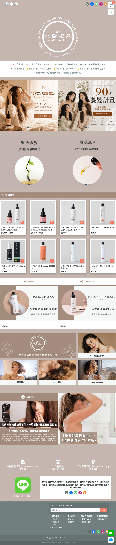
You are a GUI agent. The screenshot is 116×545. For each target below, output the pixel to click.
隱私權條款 (102, 519)
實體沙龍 (56, 522)
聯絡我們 (56, 519)
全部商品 (71, 516)
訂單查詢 (71, 519)
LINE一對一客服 (56, 527)
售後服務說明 (86, 522)
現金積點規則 (102, 516)
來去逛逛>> (5, 326)
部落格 (55, 524)
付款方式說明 (86, 516)
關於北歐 (55, 516)
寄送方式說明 (86, 519)
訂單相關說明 (71, 522)
